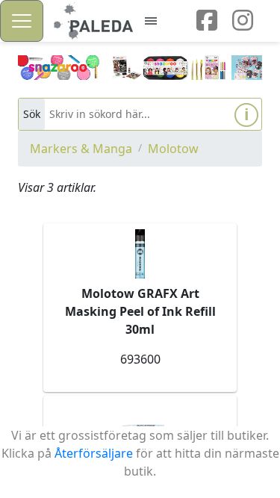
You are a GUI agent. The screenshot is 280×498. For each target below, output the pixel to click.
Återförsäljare (94, 453)
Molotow (173, 148)
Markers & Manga (81, 148)
